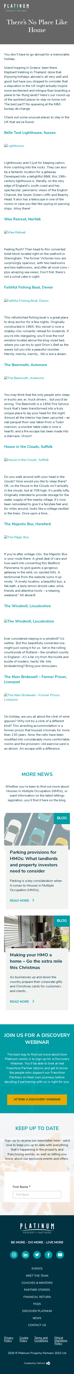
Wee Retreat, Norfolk (22, 219)
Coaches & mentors (37, 1283)
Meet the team (37, 1275)
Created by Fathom (34, 1363)
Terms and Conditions (41, 1339)
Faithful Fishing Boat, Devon (28, 288)
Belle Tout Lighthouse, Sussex (30, 133)
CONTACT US (37, 1325)
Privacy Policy (8, 1339)
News (37, 1318)
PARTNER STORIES (37, 1290)
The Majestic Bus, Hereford (27, 524)
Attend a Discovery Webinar (37, 1099)
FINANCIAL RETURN (37, 1297)
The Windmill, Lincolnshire (27, 606)
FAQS (37, 1304)
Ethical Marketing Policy (60, 1341)
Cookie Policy (24, 1339)
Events (37, 1268)
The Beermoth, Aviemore (25, 365)
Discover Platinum (37, 1311)
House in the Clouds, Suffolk (28, 447)
